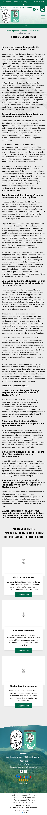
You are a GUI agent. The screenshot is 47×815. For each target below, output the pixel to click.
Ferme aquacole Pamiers (24, 800)
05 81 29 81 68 (23, 764)
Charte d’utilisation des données (23, 808)
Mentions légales (23, 805)
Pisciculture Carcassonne (23, 686)
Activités (15, 795)
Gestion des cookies (23, 810)
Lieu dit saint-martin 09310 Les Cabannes (24, 757)
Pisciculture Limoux (23, 630)
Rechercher (34, 9)
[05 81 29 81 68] (38, 9)
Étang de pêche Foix (28, 795)
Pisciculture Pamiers (23, 577)
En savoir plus (23, 594)
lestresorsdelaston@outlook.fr (23, 767)
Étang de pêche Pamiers (24, 802)
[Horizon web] (21, 812)
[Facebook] (22, 26)
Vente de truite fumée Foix (24, 797)
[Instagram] (26, 26)
